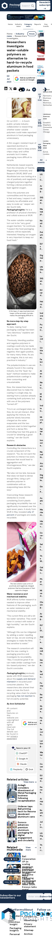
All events (41, 161)
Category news (28, 25)
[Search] (32, 6)
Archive (28, 934)
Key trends (46, 25)
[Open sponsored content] (26, 19)
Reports (37, 24)
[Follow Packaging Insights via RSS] (43, 915)
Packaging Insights (16, 929)
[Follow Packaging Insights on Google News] (48, 915)
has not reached (24, 696)
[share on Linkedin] (6, 89)
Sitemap (28, 930)
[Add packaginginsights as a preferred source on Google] (25, 78)
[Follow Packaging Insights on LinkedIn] (38, 915)
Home (10, 24)
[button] (21, 753)
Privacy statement (30, 925)
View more (29, 782)
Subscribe (48, 896)
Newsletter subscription (44, 3)
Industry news (18, 25)
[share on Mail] (15, 89)
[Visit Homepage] (12, 10)
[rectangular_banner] (41, 76)
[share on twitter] (11, 89)
